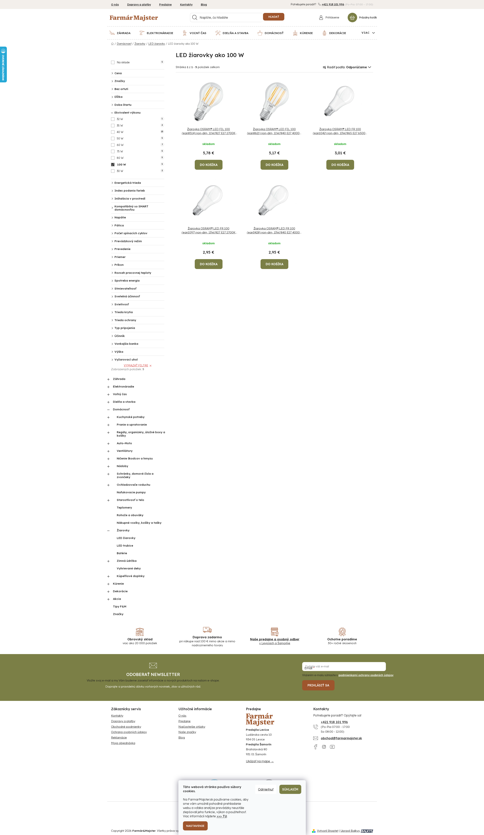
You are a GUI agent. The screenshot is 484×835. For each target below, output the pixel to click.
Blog (204, 4)
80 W (140, 158)
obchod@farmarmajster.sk (341, 738)
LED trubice (125, 545)
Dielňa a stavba (124, 402)
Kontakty (186, 4)
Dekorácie (120, 591)
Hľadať (273, 16)
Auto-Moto (124, 443)
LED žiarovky (126, 538)
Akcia (117, 599)
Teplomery (124, 507)
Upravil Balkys (350, 831)
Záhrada (119, 379)
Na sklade (140, 62)
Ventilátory (125, 451)
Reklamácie (119, 737)
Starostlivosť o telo (130, 500)
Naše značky (187, 732)
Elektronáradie (123, 386)
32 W (140, 119)
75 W (140, 151)
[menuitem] (122, 33)
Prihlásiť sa (318, 685)
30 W (140, 171)
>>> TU (222, 816)
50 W (140, 138)
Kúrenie (118, 583)
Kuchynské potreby (131, 417)
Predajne (165, 4)
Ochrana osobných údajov (129, 732)
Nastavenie (195, 826)
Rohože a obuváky (130, 515)
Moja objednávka (123, 743)
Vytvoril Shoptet (327, 831)
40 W (140, 132)
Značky (118, 614)
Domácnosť (121, 409)
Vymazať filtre (136, 365)
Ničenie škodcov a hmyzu (135, 458)
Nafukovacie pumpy (131, 492)
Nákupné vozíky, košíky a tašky (139, 523)
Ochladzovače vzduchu (133, 484)
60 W (140, 145)
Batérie (122, 553)
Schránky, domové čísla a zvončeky (135, 475)
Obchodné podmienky (126, 726)
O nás (115, 4)
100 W (140, 164)
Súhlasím (290, 789)
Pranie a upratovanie (132, 424)
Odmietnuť (265, 789)
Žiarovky (123, 530)
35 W (140, 125)
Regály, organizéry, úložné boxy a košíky (141, 433)
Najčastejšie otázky (191, 726)
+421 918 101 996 (333, 4)
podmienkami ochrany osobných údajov (366, 675)
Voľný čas (120, 394)
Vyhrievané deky (129, 568)
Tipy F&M (119, 606)
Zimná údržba (127, 561)
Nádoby (122, 466)
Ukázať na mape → (260, 761)
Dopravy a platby (139, 4)
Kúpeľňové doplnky (131, 576)
